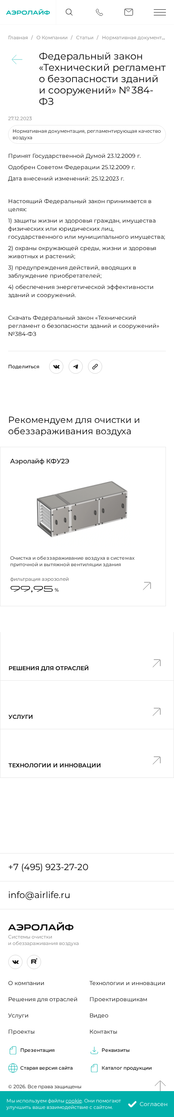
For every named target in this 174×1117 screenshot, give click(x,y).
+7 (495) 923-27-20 (48, 867)
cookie (74, 1101)
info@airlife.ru (39, 895)
